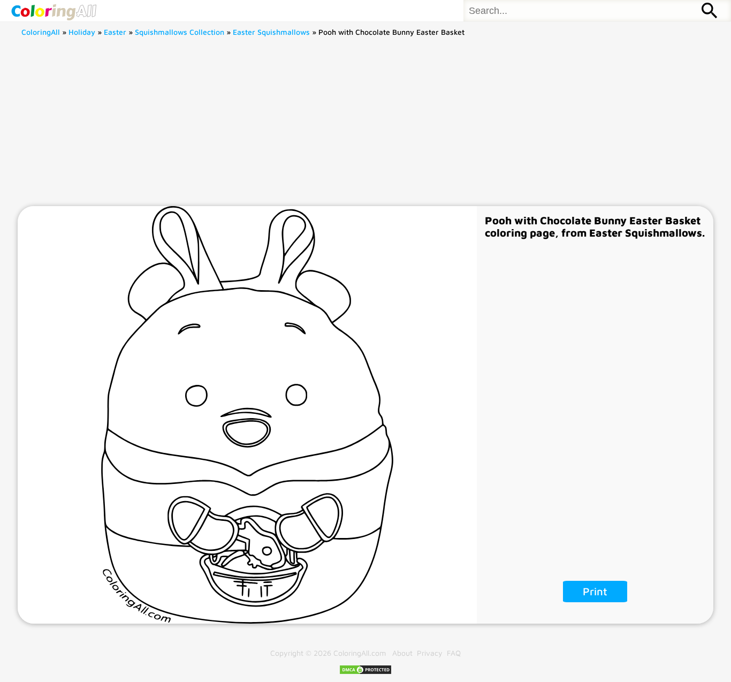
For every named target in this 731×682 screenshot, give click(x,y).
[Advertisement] (365, 126)
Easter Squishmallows (271, 31)
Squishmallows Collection (179, 31)
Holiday (81, 31)
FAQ (454, 652)
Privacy (430, 652)
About (402, 652)
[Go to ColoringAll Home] (53, 10)
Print (595, 591)
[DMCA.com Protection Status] (365, 672)
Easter (115, 31)
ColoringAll (40, 31)
